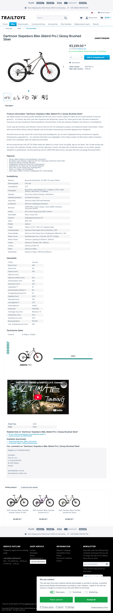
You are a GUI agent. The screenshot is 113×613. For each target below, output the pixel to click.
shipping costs (29, 604)
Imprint (59, 561)
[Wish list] (81, 18)
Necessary (60, 592)
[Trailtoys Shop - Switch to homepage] (13, 18)
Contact (33, 550)
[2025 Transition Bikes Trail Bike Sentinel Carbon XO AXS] (17, 500)
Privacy (59, 555)
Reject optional (56, 599)
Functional (77, 592)
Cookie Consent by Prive (99, 607)
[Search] (65, 18)
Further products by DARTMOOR (20, 436)
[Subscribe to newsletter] (107, 564)
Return (32, 555)
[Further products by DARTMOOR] (102, 38)
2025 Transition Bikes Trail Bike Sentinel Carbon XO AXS (17, 511)
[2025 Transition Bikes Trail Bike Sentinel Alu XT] (43, 500)
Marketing (93, 592)
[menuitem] (52, 18)
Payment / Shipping (63, 550)
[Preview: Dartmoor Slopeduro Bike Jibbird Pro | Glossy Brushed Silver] (7, 97)
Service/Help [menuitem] (105, 13)
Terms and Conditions (64, 558)
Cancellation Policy (63, 553)
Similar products (11, 487)
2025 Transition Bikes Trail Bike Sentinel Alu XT (43, 511)
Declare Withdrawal (38, 562)
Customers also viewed (29, 487)
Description (9, 106)
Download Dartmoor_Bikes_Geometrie (22, 441)
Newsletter (34, 553)
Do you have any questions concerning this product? (27, 434)
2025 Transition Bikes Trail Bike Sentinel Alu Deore (69, 511)
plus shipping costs (80, 49)
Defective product (36, 558)
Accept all (91, 599)
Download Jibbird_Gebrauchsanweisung (22, 443)
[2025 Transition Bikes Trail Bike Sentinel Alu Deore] (69, 500)
